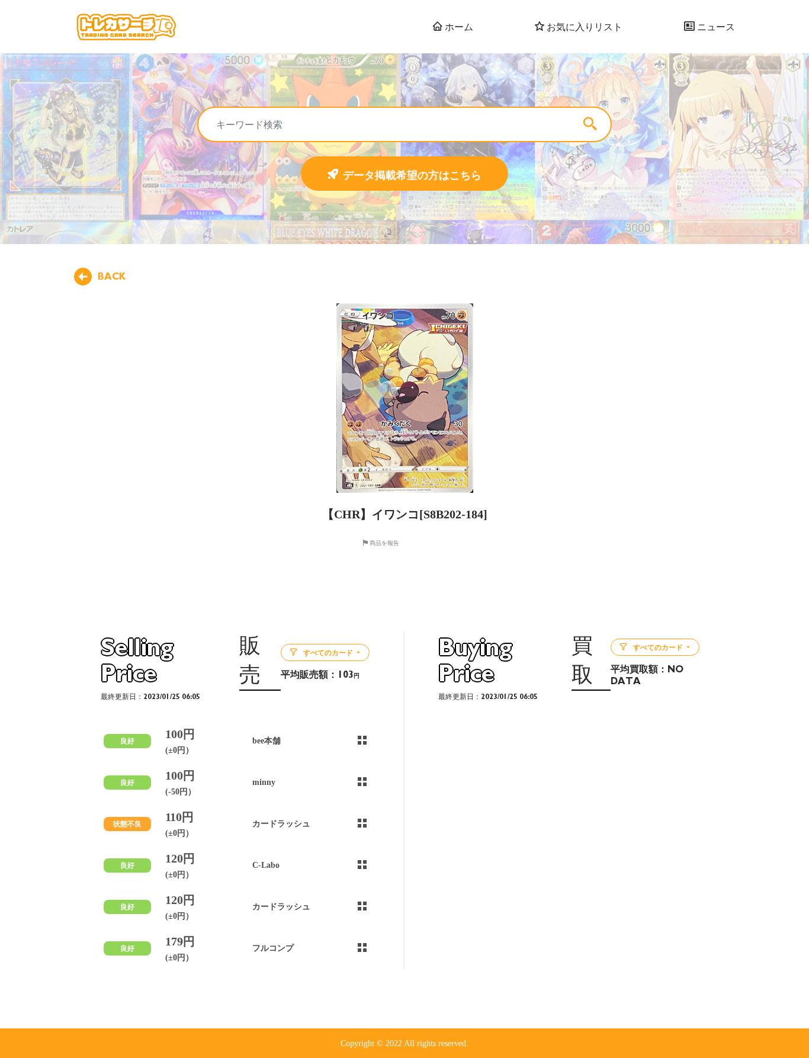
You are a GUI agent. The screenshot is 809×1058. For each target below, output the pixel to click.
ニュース (715, 26)
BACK (112, 276)
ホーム (457, 26)
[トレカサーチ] (126, 27)
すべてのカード (328, 652)
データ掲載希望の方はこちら (412, 174)
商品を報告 (383, 543)
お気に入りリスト (583, 26)
